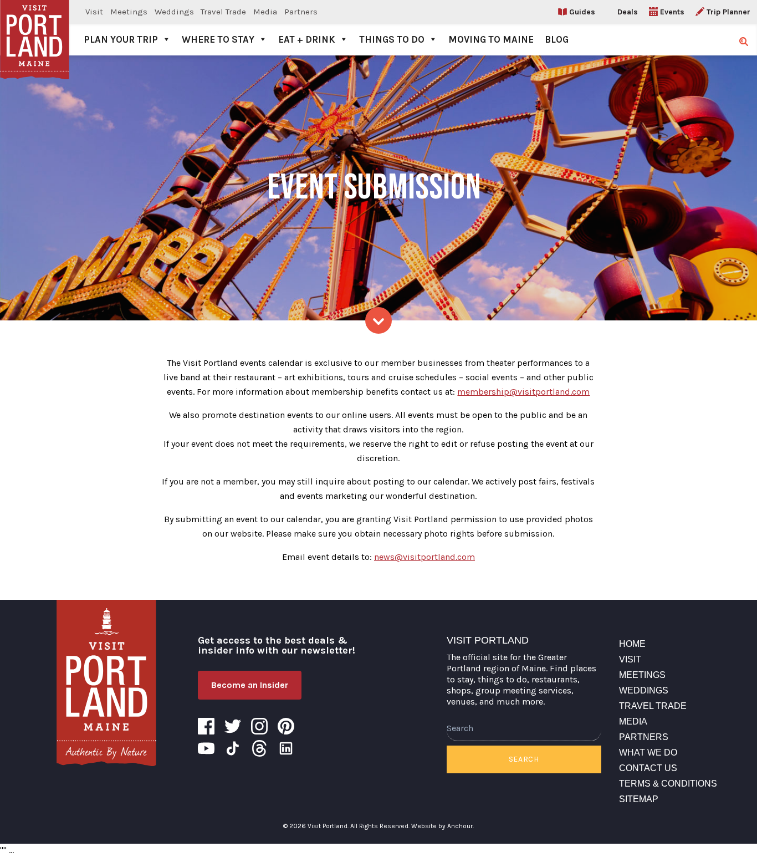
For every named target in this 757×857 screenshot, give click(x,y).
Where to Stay (218, 39)
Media (265, 12)
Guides (582, 12)
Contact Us (648, 768)
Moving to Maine (491, 39)
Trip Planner (728, 12)
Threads (259, 748)
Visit (94, 12)
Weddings (174, 12)
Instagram (259, 726)
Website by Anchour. (442, 826)
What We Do (648, 752)
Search (524, 759)
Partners (301, 12)
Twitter (233, 726)
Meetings (128, 12)
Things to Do (391, 39)
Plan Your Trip (121, 39)
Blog (557, 39)
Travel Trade (223, 12)
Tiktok (233, 748)
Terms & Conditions (668, 783)
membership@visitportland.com (523, 391)
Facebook (206, 726)
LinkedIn (286, 748)
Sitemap (638, 799)
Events (672, 12)
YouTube (206, 748)
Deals (627, 12)
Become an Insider (249, 685)
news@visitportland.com (424, 557)
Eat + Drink (306, 39)
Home (632, 644)
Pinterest (286, 726)
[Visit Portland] (34, 27)
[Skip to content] (378, 320)
